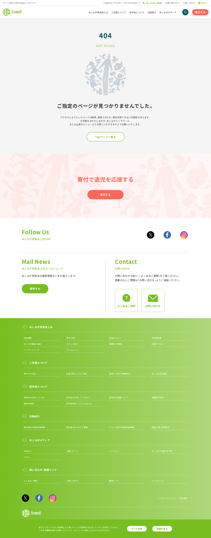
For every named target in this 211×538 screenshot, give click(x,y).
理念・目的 (70, 338)
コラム (27, 457)
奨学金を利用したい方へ (34, 397)
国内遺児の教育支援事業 (34, 427)
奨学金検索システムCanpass (79, 403)
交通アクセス (157, 344)
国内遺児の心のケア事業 (77, 427)
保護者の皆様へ (158, 397)
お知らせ (28, 451)
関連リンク (114, 480)
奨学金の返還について (118, 397)
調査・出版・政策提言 (160, 427)
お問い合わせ (189, 3)
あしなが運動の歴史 (32, 344)
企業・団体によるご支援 (76, 373)
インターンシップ (31, 350)
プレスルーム (72, 350)
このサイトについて (167, 498)
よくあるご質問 (30, 480)
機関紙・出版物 (115, 344)
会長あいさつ (115, 338)
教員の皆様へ (30, 403)
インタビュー (115, 451)
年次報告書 (156, 338)
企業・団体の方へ (172, 3)
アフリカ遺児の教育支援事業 (121, 427)
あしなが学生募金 (159, 373)
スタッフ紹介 (72, 344)
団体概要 (28, 338)
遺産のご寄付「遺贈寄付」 (120, 373)
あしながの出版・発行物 (162, 451)
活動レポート (72, 451)
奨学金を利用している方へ (78, 397)
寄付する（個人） (31, 373)
